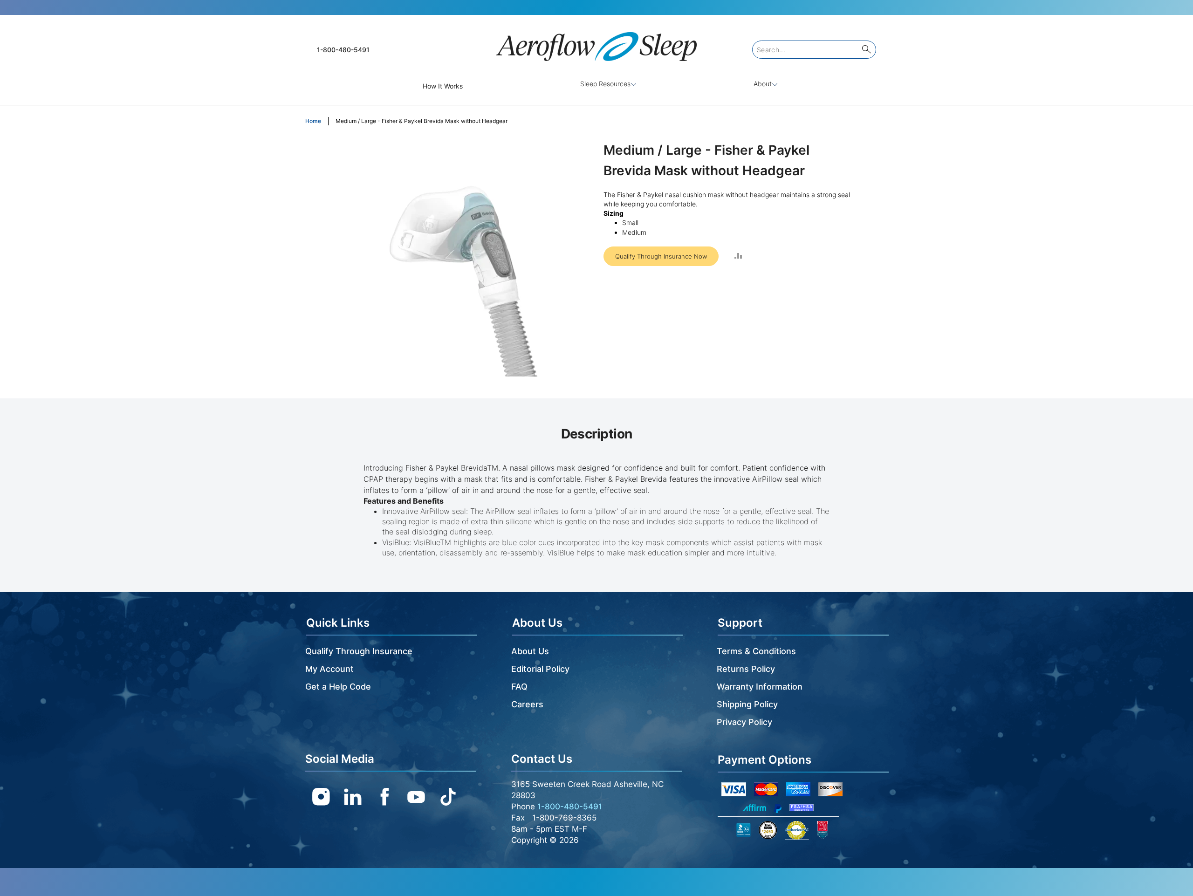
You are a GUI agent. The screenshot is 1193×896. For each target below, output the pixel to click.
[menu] (596, 86)
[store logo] (596, 42)
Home (313, 120)
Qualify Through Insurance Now (661, 256)
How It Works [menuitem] (443, 86)
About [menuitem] (763, 84)
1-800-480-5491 (343, 50)
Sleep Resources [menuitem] (605, 84)
